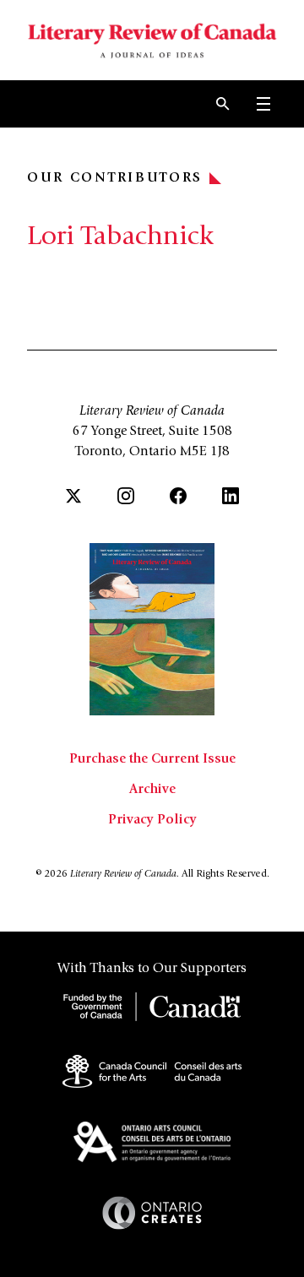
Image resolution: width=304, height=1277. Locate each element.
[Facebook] (178, 495)
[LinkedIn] (230, 495)
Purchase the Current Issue (152, 759)
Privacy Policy (152, 820)
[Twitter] (73, 495)
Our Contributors (115, 178)
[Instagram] (125, 495)
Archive (152, 789)
